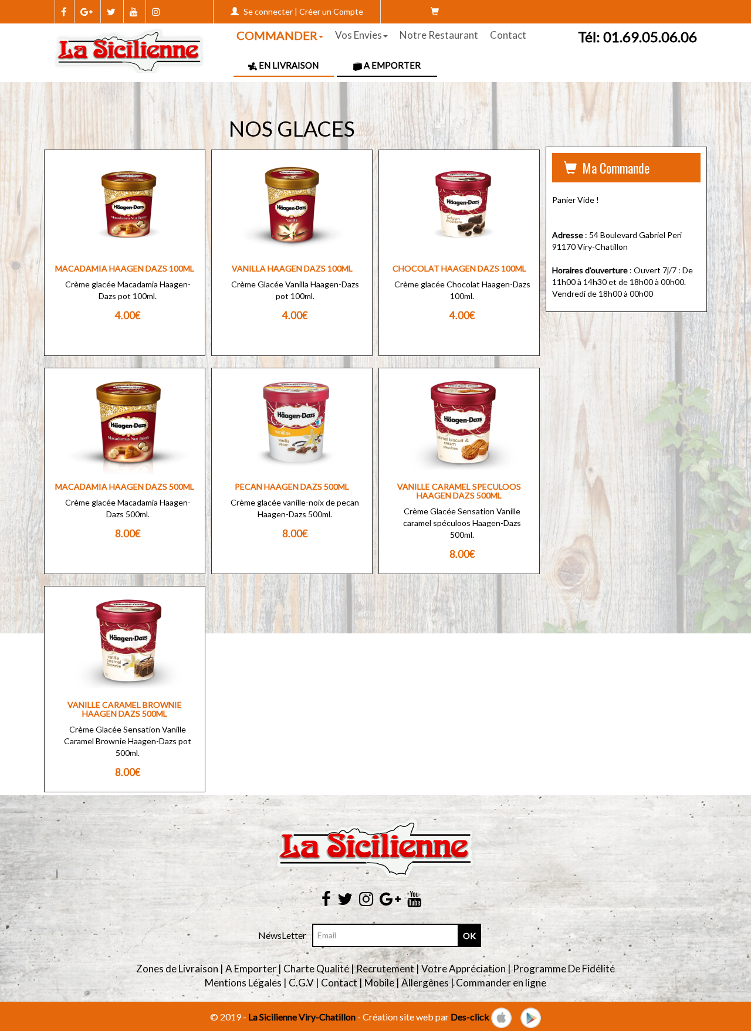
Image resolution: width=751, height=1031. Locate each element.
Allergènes (425, 982)
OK (469, 936)
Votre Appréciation (463, 968)
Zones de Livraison (177, 968)
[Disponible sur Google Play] (530, 1016)
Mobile (379, 982)
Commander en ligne (501, 982)
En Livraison (288, 65)
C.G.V (301, 982)
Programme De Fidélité (564, 968)
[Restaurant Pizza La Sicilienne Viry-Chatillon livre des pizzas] (375, 848)
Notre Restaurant (439, 35)
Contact (508, 35)
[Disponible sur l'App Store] (501, 1016)
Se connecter (268, 11)
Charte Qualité (316, 968)
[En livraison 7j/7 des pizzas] (129, 50)
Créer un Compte (331, 11)
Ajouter (116, 235)
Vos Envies (358, 35)
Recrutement (385, 968)
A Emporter (391, 65)
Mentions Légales (243, 982)
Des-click (470, 1016)
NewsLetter (282, 935)
